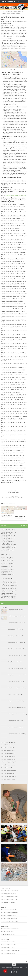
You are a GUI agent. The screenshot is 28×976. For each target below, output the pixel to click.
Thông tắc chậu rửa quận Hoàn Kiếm (9, 594)
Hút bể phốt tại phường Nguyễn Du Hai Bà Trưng (17, 668)
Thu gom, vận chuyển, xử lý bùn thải (7, 934)
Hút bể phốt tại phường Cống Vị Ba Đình (15, 629)
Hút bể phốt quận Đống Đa (7, 566)
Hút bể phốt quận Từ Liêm (6, 572)
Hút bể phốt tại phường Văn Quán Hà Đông (16, 701)
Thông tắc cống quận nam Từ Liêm (8, 546)
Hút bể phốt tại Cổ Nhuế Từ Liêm (7, 931)
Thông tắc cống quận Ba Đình (7, 539)
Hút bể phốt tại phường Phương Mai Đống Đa (16, 642)
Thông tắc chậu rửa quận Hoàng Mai (9, 590)
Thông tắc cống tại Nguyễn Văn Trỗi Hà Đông (9, 896)
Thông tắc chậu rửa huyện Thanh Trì (9, 584)
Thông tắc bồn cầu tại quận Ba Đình (7, 753)
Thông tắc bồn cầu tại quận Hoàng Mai (8, 762)
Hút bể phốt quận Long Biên (7, 557)
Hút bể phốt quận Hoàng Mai (7, 563)
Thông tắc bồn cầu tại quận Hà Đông (8, 747)
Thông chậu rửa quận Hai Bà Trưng (8, 596)
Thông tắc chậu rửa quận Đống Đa (8, 582)
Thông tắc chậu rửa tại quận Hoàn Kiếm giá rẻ (16, 195)
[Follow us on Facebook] (22, 525)
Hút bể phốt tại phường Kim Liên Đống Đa (15, 635)
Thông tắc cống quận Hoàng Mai (8, 535)
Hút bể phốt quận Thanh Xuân (7, 562)
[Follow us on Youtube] (26, 525)
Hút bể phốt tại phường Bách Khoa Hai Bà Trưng (17, 655)
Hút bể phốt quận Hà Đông (7, 560)
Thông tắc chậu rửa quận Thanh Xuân (9, 585)
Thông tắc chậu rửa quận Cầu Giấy (8, 588)
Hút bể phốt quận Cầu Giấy (7, 558)
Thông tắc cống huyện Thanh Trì (8, 550)
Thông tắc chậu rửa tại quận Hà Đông (8, 953)
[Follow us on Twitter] (24, 525)
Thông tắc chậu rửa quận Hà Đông (8, 587)
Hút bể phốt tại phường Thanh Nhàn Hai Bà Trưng (17, 707)
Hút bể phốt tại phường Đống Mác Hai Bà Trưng (16, 648)
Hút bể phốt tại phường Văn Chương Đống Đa (16, 622)
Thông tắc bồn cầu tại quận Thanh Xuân (8, 770)
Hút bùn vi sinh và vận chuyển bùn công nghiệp (10, 928)
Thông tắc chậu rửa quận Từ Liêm (8, 591)
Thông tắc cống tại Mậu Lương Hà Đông (8, 893)
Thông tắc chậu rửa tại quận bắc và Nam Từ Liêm (10, 950)
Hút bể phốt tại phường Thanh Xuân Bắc (15, 694)
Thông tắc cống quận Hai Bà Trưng (8, 532)
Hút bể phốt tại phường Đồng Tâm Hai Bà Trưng (16, 733)
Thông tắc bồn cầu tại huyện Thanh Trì (8, 779)
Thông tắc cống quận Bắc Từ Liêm (8, 544)
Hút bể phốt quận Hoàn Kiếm (7, 569)
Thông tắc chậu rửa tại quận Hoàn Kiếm (8, 944)
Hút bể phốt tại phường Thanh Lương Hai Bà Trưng (17, 714)
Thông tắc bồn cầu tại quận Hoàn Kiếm (8, 759)
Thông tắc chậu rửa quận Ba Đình (8, 597)
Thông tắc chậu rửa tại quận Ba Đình (8, 941)
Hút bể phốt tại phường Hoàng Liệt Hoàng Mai (16, 661)
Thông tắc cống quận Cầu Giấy (7, 541)
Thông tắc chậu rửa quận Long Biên (9, 580)
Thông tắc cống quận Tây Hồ (7, 543)
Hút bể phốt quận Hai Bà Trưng (7, 565)
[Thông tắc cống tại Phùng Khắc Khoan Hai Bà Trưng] (7, 510)
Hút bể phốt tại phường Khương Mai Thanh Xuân (17, 674)
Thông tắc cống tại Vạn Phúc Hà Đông (8, 902)
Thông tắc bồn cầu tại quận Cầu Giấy (8, 750)
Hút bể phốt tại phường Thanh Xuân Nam (15, 720)
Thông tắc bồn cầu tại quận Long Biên (8, 764)
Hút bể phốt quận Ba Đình (6, 568)
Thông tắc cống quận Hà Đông (7, 549)
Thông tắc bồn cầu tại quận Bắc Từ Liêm (8, 773)
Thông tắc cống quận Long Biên (8, 547)
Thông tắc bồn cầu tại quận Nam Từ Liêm (8, 776)
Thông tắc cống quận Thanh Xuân (8, 533)
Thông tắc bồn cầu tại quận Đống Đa (8, 744)
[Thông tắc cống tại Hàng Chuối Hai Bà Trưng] (20, 510)
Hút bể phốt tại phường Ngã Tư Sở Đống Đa (16, 681)
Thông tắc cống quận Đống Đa (7, 538)
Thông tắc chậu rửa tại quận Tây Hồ (7, 947)
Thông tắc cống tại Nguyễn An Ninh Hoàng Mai (16, 616)
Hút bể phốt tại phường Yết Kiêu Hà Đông (15, 727)
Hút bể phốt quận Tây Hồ (6, 571)
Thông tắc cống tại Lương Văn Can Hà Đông (9, 899)
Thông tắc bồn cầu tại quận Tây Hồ (7, 767)
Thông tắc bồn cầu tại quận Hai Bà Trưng (8, 756)
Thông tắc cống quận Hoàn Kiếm (8, 536)
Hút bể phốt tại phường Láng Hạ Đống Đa (15, 609)
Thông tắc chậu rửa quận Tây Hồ (8, 593)
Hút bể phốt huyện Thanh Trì (7, 574)
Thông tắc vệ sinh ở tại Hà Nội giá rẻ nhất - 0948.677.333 (11, 1)
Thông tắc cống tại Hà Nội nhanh (9, 11)
